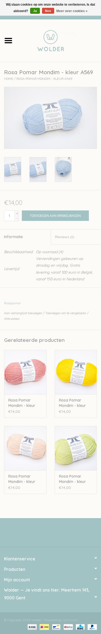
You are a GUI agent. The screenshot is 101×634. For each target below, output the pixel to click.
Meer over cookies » (72, 11)
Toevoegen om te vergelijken (66, 313)
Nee (48, 11)
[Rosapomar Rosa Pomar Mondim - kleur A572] (76, 448)
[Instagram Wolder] (55, 534)
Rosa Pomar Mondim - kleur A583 (21, 403)
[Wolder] (59, 40)
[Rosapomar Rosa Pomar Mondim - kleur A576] (25, 448)
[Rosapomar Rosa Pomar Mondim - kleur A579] (76, 372)
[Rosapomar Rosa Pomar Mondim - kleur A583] (25, 372)
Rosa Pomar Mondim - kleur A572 (72, 479)
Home (8, 79)
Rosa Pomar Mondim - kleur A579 (72, 403)
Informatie (13, 236)
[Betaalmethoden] (32, 627)
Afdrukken (12, 319)
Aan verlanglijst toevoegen (23, 313)
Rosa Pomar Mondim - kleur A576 (21, 479)
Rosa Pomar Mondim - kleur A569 (44, 79)
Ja (35, 11)
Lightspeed (70, 620)
